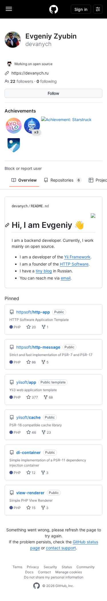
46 (33, 432)
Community (85, 567)
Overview (27, 180)
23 (48, 432)
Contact (44, 572)
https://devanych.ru (30, 73)
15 (33, 508)
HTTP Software (74, 264)
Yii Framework (77, 256)
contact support (61, 547)
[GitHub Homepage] (36, 586)
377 (34, 397)
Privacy (33, 567)
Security (50, 567)
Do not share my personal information (53, 577)
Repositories (65, 180)
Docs (29, 572)
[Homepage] (53, 9)
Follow (53, 93)
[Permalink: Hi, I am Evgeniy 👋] (8, 225)
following (47, 81)
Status (67, 567)
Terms (17, 567)
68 (50, 397)
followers (22, 81)
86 (33, 362)
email (65, 278)
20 (33, 327)
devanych (20, 206)
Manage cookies (68, 572)
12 (33, 473)
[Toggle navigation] (9, 9)
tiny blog (44, 270)
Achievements (20, 111)
